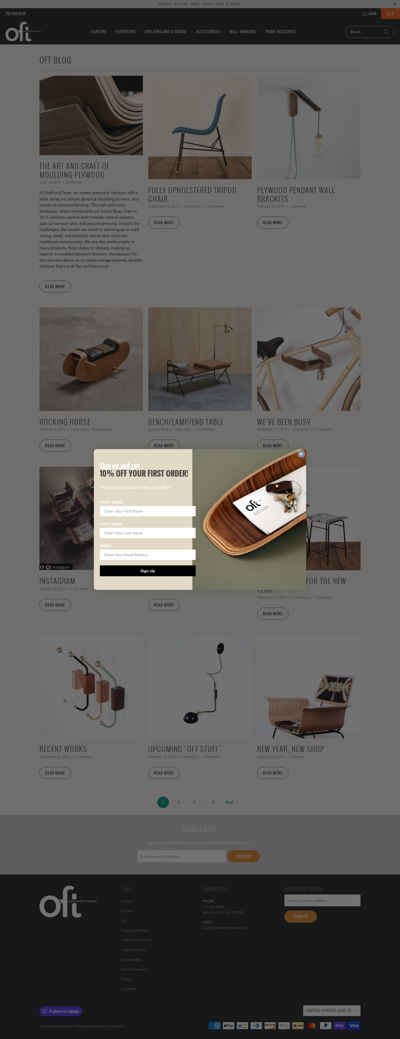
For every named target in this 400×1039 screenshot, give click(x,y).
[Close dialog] (301, 454)
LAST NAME (111, 524)
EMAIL (106, 546)
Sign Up (147, 571)
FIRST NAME (111, 502)
